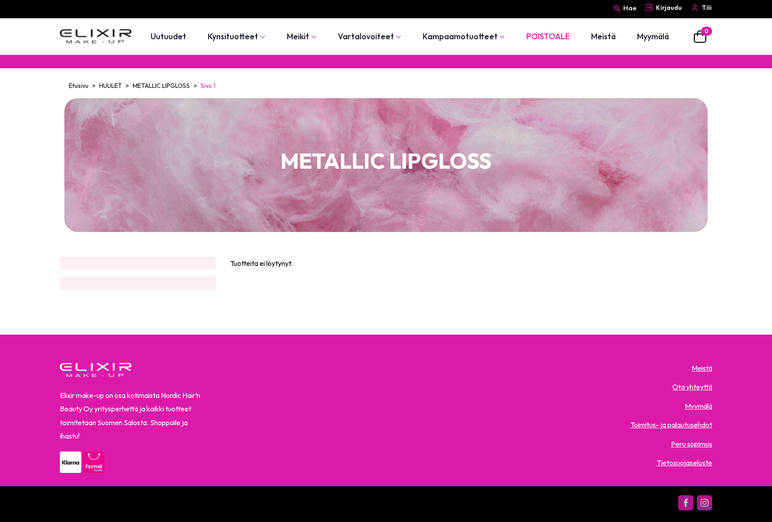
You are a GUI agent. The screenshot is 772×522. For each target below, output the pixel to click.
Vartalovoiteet (366, 37)
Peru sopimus (691, 443)
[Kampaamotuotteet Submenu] (501, 37)
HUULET (110, 86)
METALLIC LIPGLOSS (161, 86)
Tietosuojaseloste (684, 462)
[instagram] (704, 502)
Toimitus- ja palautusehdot (671, 424)
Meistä (603, 37)
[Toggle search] (617, 16)
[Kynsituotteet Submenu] (261, 37)
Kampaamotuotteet (460, 37)
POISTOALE (548, 37)
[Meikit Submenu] (312, 37)
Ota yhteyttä (692, 386)
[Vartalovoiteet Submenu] (397, 37)
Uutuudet (168, 37)
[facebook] (685, 502)
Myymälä (653, 37)
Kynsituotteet (233, 37)
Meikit (298, 37)
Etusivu (78, 86)
